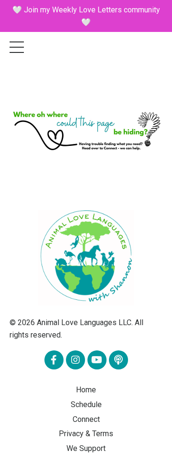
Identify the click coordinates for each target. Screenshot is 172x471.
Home (86, 389)
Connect (86, 419)
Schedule (86, 404)
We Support (86, 448)
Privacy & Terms (86, 433)
